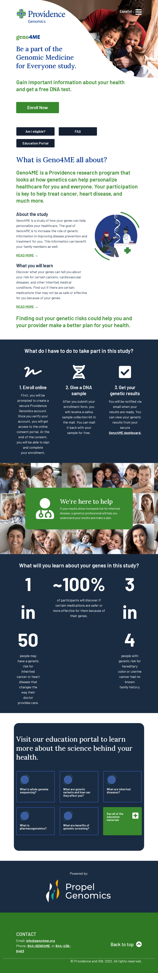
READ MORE (25, 255)
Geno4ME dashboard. (125, 432)
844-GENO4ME (39, 946)
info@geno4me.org (40, 940)
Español (126, 11)
